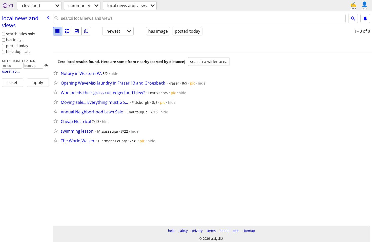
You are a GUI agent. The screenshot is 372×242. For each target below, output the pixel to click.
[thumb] (67, 31)
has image (15, 39)
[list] (57, 31)
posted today (17, 45)
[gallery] (76, 31)
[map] (86, 31)
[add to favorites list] (57, 73)
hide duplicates (19, 51)
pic (192, 83)
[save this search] (365, 18)
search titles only (20, 33)
